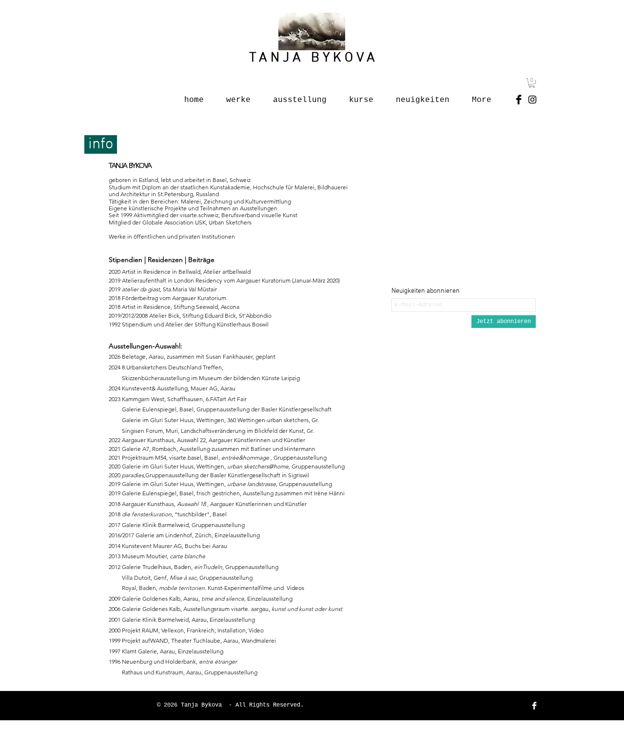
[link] (532, 83)
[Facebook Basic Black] (519, 99)
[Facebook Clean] (534, 706)
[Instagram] (532, 99)
